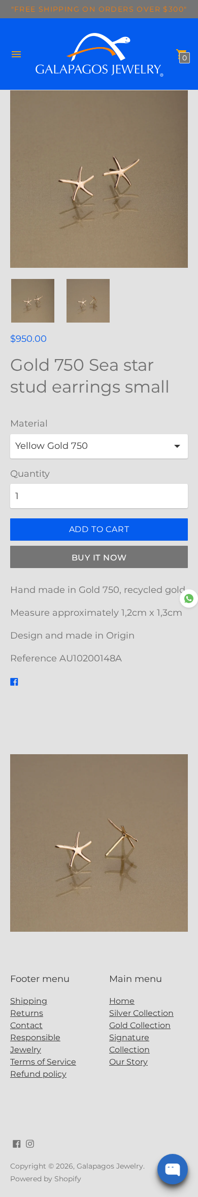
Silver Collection (141, 1013)
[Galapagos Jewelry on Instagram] (30, 1142)
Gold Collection (140, 1025)
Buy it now (99, 557)
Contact (26, 1025)
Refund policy (38, 1074)
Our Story (128, 1062)
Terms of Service (43, 1062)
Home (122, 1001)
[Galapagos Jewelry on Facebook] (17, 1142)
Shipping (28, 1001)
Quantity (30, 474)
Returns (26, 1013)
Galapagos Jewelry (110, 1166)
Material (29, 423)
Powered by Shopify (45, 1178)
